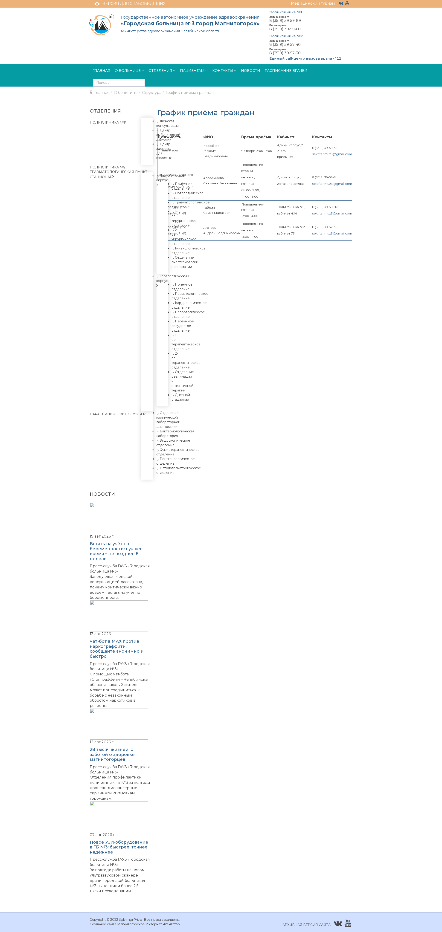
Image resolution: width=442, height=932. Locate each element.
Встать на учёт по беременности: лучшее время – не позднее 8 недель (116, 551)
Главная (101, 70)
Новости (250, 70)
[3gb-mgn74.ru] (101, 25)
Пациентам (192, 70)
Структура (151, 92)
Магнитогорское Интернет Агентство (148, 924)
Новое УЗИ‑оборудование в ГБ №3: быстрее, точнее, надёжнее (119, 847)
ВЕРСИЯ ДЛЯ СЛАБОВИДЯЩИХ (134, 3)
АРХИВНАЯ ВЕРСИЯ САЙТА (306, 925)
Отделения (160, 70)
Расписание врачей (286, 70)
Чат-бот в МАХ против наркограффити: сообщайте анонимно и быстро (117, 649)
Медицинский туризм (313, 3)
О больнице (128, 70)
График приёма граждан (205, 112)
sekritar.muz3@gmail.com (332, 154)
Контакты (222, 70)
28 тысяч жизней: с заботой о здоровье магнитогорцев (112, 754)
